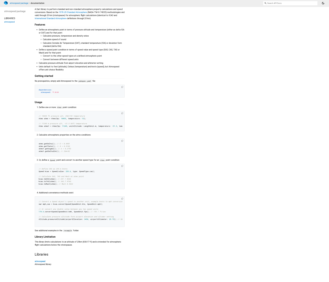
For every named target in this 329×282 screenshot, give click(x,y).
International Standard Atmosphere (51, 18)
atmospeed (40, 261)
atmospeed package (19, 3)
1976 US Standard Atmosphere (73, 12)
